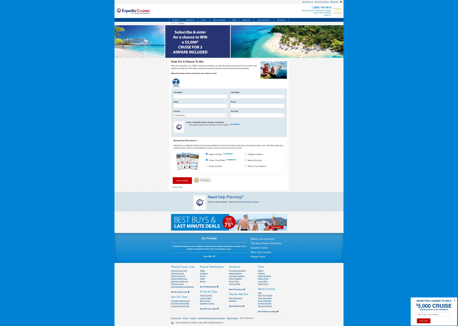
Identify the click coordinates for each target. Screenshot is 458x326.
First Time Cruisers (265, 295)
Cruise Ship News (264, 301)
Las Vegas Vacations (237, 276)
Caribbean (204, 273)
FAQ (259, 293)
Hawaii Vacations (235, 273)
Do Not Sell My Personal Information (211, 318)
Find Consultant (322, 2)
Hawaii (202, 278)
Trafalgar (261, 273)
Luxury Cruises (205, 298)
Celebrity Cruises (177, 273)
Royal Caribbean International (182, 287)
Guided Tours (263, 284)
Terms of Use (176, 318)
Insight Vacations (264, 276)
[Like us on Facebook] (341, 2)
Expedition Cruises (207, 303)
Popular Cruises (206, 295)
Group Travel (234, 281)
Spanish (335, 2)
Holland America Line (179, 278)
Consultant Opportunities (180, 301)
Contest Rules (177, 187)
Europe (203, 276)
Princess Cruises (177, 284)
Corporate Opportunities (180, 306)
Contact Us (281, 20)
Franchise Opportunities (180, 303)
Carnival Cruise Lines (179, 270)
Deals (234, 20)
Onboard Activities (265, 306)
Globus (260, 270)
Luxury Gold (262, 281)
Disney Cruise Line (178, 276)
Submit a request (251, 201)
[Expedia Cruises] (153, 11)
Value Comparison (265, 298)
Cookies (193, 318)
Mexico (202, 281)
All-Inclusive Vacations (237, 270)
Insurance (233, 301)
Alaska (202, 270)
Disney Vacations (235, 278)
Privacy (185, 318)
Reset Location (232, 318)
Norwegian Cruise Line (179, 281)
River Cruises (205, 301)
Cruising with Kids (264, 303)
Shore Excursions (235, 298)
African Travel (263, 278)
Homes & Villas (234, 284)
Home (173, 23)
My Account (308, 2)
